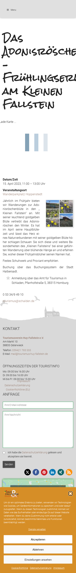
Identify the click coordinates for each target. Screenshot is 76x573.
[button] (70, 493)
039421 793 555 (21, 350)
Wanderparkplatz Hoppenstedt (22, 194)
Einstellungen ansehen (38, 559)
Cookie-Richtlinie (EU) (18, 389)
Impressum (59, 568)
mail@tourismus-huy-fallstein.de (29, 354)
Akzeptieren (38, 539)
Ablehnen (38, 549)
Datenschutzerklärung (40, 568)
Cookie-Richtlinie (19, 568)
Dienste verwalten (37, 529)
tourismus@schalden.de (18, 301)
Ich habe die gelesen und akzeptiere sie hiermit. (35, 454)
